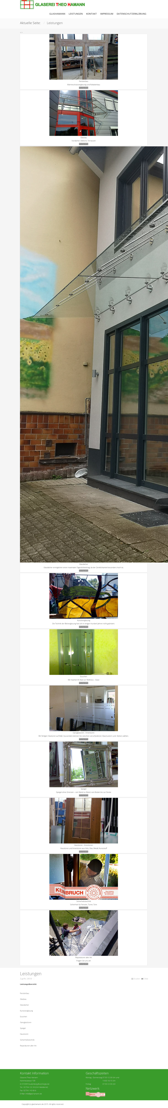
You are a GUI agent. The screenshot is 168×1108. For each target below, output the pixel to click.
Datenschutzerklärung (131, 13)
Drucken (136, 978)
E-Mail (145, 978)
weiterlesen (83, 88)
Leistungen (76, 13)
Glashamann (57, 13)
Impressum (106, 13)
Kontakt (91, 13)
